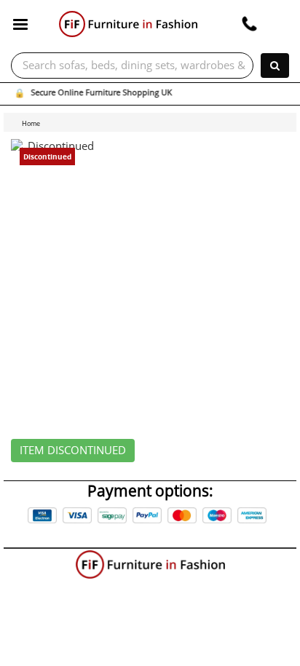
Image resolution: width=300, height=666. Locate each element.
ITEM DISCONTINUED (73, 450)
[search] (275, 65)
